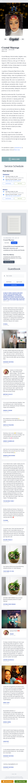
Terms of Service (18, 778)
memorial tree (18, 147)
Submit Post (14, 285)
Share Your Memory (8, 262)
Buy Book (14, 242)
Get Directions (8, 183)
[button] (14, 339)
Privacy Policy (10, 778)
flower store (17, 149)
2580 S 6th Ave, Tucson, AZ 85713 (13, 180)
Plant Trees (20, 183)
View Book (6, 242)
